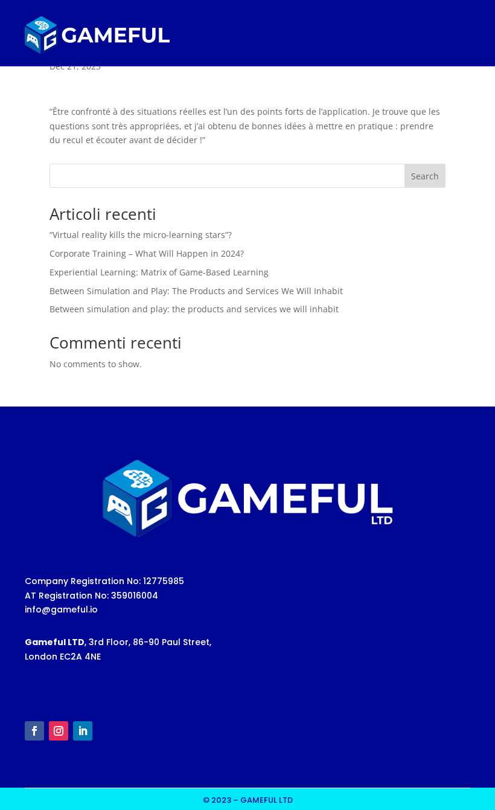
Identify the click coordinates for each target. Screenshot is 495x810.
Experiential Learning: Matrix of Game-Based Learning (159, 272)
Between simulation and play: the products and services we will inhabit (194, 309)
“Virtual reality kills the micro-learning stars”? (141, 234)
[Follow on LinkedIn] (82, 731)
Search (425, 176)
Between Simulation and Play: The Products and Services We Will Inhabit (196, 291)
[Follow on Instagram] (58, 731)
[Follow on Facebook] (34, 731)
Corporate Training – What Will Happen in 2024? (147, 253)
